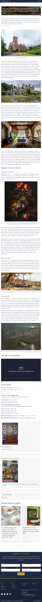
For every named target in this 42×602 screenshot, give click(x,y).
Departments (3, 586)
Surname (23, 563)
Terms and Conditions (25, 583)
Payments (13, 586)
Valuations (3, 587)
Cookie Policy (34, 583)
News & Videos (6, 4)
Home (2, 4)
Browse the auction (5, 391)
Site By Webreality (37, 600)
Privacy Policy (23, 585)
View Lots (5, 452)
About (13, 583)
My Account (14, 587)
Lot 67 (12, 174)
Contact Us (14, 585)
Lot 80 (8, 260)
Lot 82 (11, 298)
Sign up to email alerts (6, 393)
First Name (3, 563)
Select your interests (26, 568)
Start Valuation (7, 488)
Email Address (4, 568)
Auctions (2, 585)
